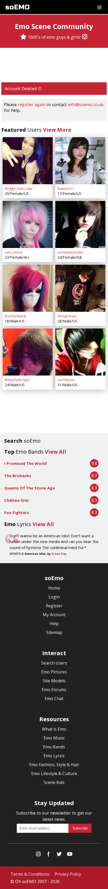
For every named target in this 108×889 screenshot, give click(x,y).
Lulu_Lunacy (13, 252)
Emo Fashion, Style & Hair (54, 764)
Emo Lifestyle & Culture (54, 773)
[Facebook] (49, 855)
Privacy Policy (68, 874)
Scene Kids (54, 782)
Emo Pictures (54, 672)
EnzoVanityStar (15, 316)
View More (57, 129)
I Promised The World (25, 463)
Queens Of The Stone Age (29, 487)
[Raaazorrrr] (80, 160)
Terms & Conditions (30, 874)
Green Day (59, 554)
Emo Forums (54, 689)
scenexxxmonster (70, 252)
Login (54, 597)
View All (55, 451)
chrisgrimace (67, 316)
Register (54, 606)
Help (54, 623)
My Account (54, 614)
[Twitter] (59, 855)
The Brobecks (17, 475)
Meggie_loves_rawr (19, 188)
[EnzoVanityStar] (28, 288)
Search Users (54, 663)
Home (54, 588)
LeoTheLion (66, 380)
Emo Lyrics (54, 756)
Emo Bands (54, 747)
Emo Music (54, 738)
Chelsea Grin (16, 500)
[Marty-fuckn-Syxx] (28, 352)
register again (32, 104)
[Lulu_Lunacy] (28, 224)
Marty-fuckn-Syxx (17, 380)
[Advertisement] (54, 65)
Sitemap (54, 632)
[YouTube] (70, 855)
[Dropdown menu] (99, 7)
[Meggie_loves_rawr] (28, 160)
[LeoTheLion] (80, 352)
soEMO (17, 7)
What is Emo (54, 729)
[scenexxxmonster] (80, 224)
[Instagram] (84, 37)
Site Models (54, 681)
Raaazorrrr (65, 188)
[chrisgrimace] (80, 288)
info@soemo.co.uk (86, 104)
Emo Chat (54, 698)
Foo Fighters (16, 512)
